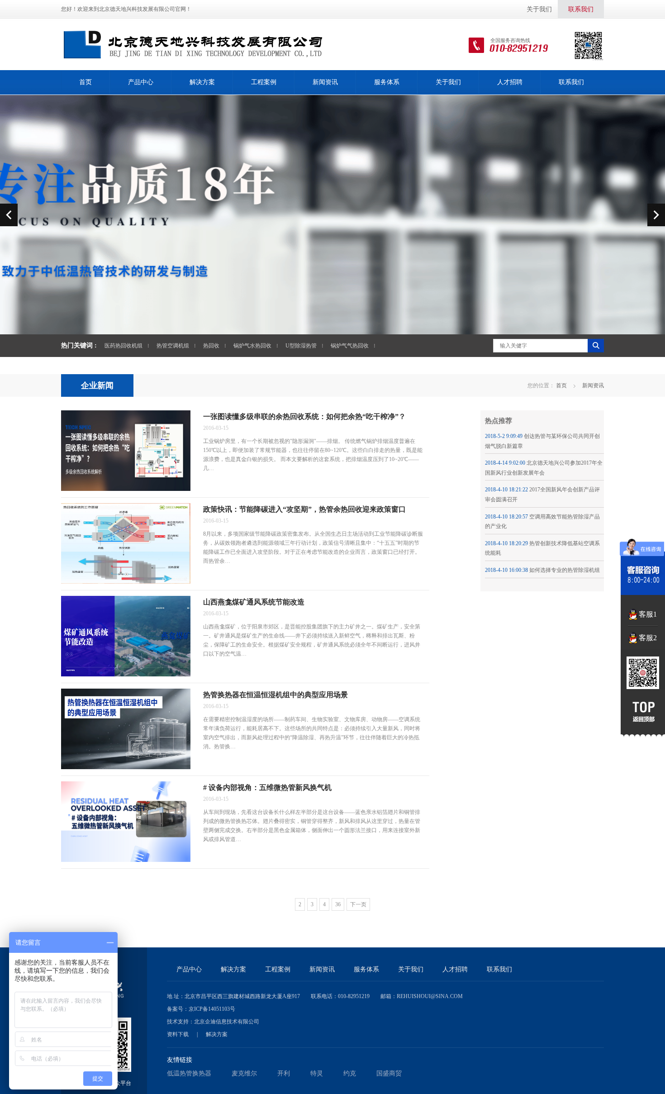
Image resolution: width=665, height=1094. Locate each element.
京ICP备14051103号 (212, 1009)
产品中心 (140, 82)
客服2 (648, 638)
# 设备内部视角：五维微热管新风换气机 (267, 787)
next (656, 214)
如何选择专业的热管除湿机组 (564, 570)
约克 (349, 1073)
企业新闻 (97, 385)
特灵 (316, 1073)
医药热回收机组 (123, 345)
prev (9, 214)
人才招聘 (509, 82)
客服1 (648, 614)
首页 (85, 82)
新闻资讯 (325, 82)
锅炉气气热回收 (350, 345)
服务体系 (386, 82)
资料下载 (178, 1034)
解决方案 (202, 82)
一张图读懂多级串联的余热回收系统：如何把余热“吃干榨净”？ (304, 416)
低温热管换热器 (189, 1073)
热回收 (211, 345)
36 (338, 904)
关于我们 (539, 9)
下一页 (358, 904)
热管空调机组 (173, 345)
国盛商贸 (389, 1073)
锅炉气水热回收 (252, 345)
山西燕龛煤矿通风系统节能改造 (253, 602)
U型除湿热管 (301, 345)
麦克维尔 (244, 1073)
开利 (283, 1073)
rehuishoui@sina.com (430, 996)
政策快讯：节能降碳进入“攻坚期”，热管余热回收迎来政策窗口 (304, 509)
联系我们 (581, 9)
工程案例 (263, 82)
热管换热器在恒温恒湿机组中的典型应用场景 (275, 695)
